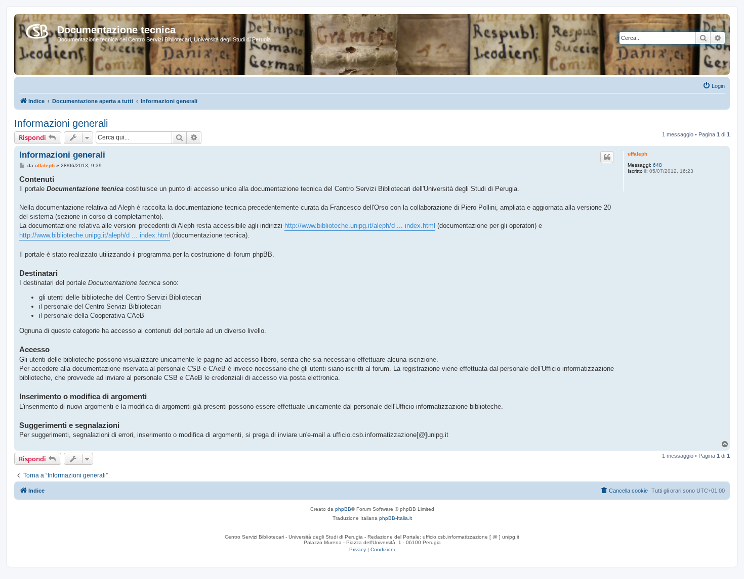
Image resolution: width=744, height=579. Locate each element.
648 (657, 165)
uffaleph (637, 154)
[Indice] (37, 29)
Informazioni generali (61, 123)
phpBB (343, 509)
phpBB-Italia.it (395, 518)
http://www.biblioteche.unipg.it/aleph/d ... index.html (359, 225)
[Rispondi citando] (606, 157)
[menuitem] (713, 86)
